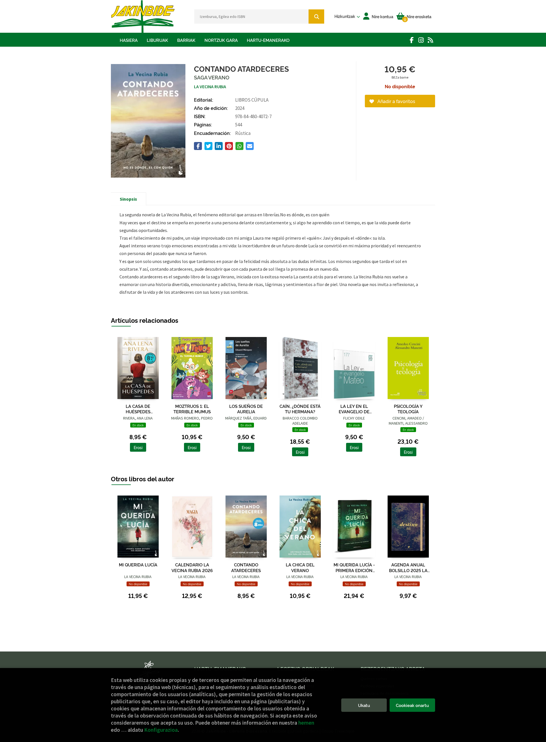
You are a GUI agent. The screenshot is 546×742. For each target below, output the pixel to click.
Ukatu (364, 705)
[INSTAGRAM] (421, 40)
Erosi (138, 447)
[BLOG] (430, 40)
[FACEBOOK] (411, 40)
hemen (306, 722)
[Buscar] (316, 16)
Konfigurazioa (161, 729)
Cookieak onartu (412, 705)
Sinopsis (128, 199)
